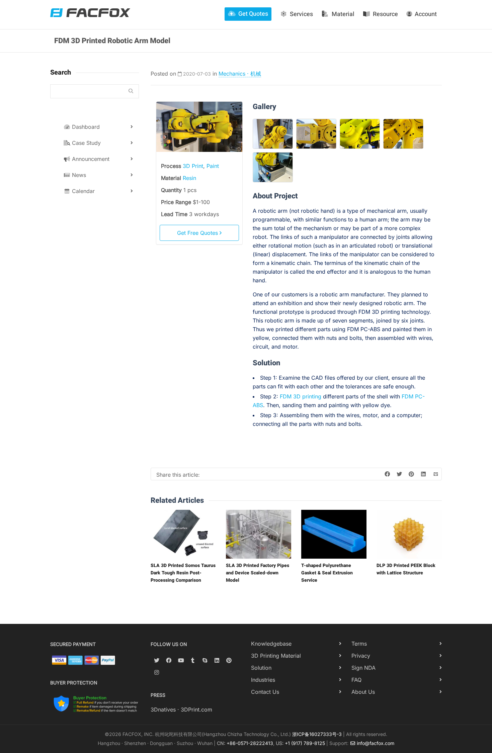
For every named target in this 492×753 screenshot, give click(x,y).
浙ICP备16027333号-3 (317, 734)
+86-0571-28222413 (250, 743)
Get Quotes (253, 13)
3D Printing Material (276, 655)
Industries (263, 679)
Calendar (82, 191)
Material (343, 14)
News (78, 175)
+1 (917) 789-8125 (305, 743)
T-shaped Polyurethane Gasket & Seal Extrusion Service (327, 573)
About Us (363, 691)
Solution (261, 667)
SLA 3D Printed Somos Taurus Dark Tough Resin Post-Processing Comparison (183, 573)
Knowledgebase (271, 643)
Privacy (360, 655)
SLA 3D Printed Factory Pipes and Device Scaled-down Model (257, 573)
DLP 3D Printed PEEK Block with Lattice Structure (406, 569)
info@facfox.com (374, 743)
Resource (385, 14)
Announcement (89, 159)
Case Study (85, 142)
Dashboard (85, 126)
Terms (359, 643)
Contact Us (265, 691)
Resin (189, 178)
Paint (213, 166)
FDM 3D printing (300, 396)
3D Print (193, 166)
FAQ (356, 679)
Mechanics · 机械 (240, 73)
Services (301, 14)
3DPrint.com (196, 709)
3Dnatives (163, 709)
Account (426, 14)
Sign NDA (363, 667)
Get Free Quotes (198, 232)
